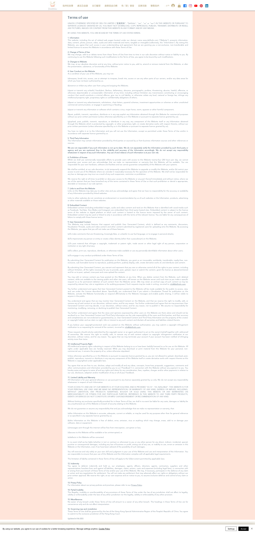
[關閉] (251, 529)
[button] (82, 6)
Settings (231, 528)
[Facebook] (184, 5)
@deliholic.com (179, 284)
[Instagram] (190, 5)
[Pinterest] (201, 5)
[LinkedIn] (206, 5)
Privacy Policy (136, 485)
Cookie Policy (104, 528)
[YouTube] (195, 5)
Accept (243, 528)
